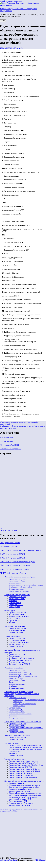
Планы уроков (14, 607)
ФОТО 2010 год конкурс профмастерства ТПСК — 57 (20, 550)
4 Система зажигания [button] (10, 176)
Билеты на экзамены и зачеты (20, 714)
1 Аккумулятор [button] (8, 85)
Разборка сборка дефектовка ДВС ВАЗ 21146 (26, 765)
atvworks (20, 48)
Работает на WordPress (8, 860)
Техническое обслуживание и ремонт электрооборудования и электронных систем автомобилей (21, 694)
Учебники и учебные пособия (20, 587)
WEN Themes (39, 860)
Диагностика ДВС (16, 710)
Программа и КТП (16, 605)
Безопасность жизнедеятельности (17, 595)
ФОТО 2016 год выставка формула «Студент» (17, 562)
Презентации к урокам (17, 579)
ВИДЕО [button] (5, 254)
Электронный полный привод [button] (13, 395)
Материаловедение (11, 743)
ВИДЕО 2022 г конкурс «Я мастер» (13, 573)
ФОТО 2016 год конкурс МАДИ (12, 558)
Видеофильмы (14, 656)
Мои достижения (6, 441)
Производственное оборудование (17, 735)
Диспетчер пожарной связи (14, 626)
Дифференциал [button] (8, 328)
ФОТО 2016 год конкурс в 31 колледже (15, 565)
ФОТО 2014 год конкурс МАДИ (12, 554)
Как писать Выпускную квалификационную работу (24, 781)
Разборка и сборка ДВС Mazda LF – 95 (23, 763)
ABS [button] (4, 199)
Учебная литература (16, 644)
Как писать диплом (16, 783)
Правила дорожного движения (20, 660)
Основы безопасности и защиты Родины (20, 577)
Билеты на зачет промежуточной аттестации (26, 585)
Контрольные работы (17, 581)
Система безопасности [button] (10, 387)
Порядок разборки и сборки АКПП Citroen (25, 769)
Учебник (12, 623)
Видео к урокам (15, 708)
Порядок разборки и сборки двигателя (23, 761)
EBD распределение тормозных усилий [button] (17, 225)
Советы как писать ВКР (18, 801)
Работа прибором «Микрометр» (21, 775)
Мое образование (6, 437)
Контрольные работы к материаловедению (25, 749)
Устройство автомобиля (13, 668)
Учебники (13, 601)
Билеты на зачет (15, 583)
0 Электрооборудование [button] (11, 52)
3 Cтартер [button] (6, 142)
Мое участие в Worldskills (9, 445)
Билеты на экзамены (17, 662)
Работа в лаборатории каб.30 (15, 759)
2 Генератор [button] (6, 119)
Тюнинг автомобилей (12, 636)
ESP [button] (3, 235)
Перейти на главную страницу (11, 1)
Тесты (11, 682)
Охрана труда (9, 610)
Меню (3, 20)
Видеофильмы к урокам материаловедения (25, 747)
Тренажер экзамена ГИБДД (19, 664)
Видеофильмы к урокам (18, 672)
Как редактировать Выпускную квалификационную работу (21, 804)
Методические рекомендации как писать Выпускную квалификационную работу (24, 786)
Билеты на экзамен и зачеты (19, 642)
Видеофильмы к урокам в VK (20, 674)
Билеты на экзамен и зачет (19, 617)
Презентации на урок (17, 638)
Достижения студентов (9, 546)
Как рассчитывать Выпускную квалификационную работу (20, 790)
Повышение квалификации (10, 449)
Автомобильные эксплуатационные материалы (22, 722)
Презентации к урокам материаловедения (25, 745)
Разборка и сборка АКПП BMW (21, 767)
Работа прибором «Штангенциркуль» (23, 777)
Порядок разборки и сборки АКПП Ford (24, 771)
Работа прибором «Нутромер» (20, 773)
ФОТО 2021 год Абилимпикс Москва (14, 569)
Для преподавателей (16, 589)
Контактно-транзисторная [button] (12, 168)
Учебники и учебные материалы (21, 658)
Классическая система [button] (10, 161)
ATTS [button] (4, 218)
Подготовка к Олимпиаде (19, 591)
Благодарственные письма (10, 543)
